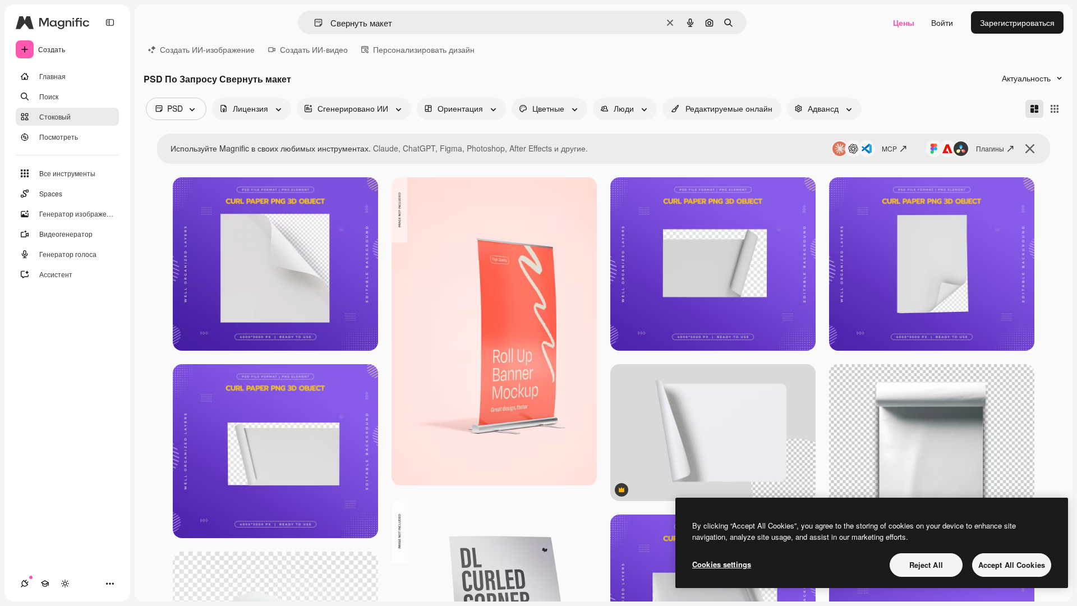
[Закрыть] (1030, 148)
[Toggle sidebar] (110, 22)
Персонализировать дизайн (424, 49)
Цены (903, 22)
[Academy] (45, 584)
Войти (942, 22)
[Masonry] (1034, 109)
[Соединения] (25, 584)
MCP (889, 148)
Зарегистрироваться (1017, 22)
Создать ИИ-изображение (207, 49)
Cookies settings (721, 564)
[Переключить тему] (65, 584)
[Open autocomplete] (313, 23)
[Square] (1055, 109)
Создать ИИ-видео (314, 49)
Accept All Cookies (1011, 564)
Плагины (990, 148)
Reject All (926, 564)
